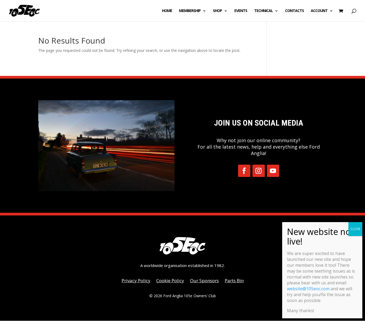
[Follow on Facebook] (244, 171)
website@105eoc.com (308, 289)
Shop (217, 11)
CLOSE (355, 229)
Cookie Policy (170, 281)
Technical (263, 11)
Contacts (294, 11)
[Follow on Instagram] (259, 171)
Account (319, 11)
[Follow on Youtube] (273, 171)
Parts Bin (234, 281)
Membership (190, 11)
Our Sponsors (204, 281)
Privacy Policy (136, 281)
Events (240, 11)
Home (167, 11)
